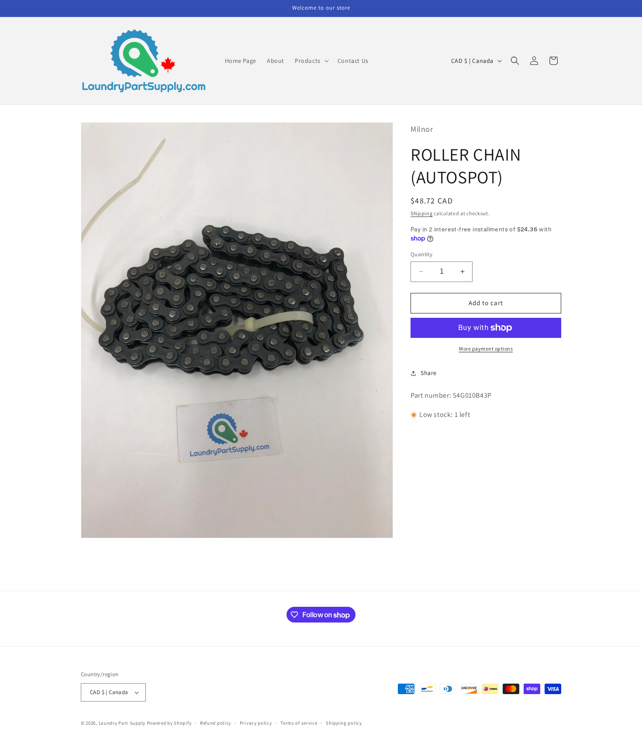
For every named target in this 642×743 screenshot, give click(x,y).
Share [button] (429, 373)
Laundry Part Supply (123, 723)
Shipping (422, 213)
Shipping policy (344, 722)
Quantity (421, 254)
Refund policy (215, 722)
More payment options (486, 348)
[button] (311, 61)
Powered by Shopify (169, 723)
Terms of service (298, 722)
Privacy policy (256, 722)
